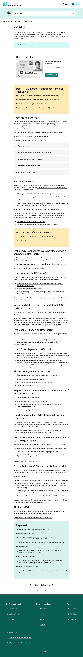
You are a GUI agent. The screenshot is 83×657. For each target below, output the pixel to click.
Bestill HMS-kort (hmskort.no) (28, 241)
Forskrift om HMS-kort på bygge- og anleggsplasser (35, 538)
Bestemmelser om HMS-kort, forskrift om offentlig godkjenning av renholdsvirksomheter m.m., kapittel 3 (39, 551)
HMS (19, 21)
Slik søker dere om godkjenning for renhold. (31, 221)
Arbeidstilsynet (8, 21)
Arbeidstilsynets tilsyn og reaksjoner (25, 461)
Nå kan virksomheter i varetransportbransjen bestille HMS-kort (36, 108)
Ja (38, 590)
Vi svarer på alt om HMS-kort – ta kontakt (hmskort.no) (36, 236)
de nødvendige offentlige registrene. (55, 472)
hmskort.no (57, 100)
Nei (45, 590)
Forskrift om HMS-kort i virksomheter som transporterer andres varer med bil (42, 572)
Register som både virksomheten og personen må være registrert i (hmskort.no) (40, 264)
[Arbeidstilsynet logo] (12, 4)
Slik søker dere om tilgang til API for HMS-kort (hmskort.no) (33, 517)
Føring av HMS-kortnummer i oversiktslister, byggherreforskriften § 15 (41, 542)
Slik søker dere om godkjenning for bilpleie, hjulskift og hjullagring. (38, 224)
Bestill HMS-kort (51, 75)
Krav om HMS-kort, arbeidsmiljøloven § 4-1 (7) (33, 529)
